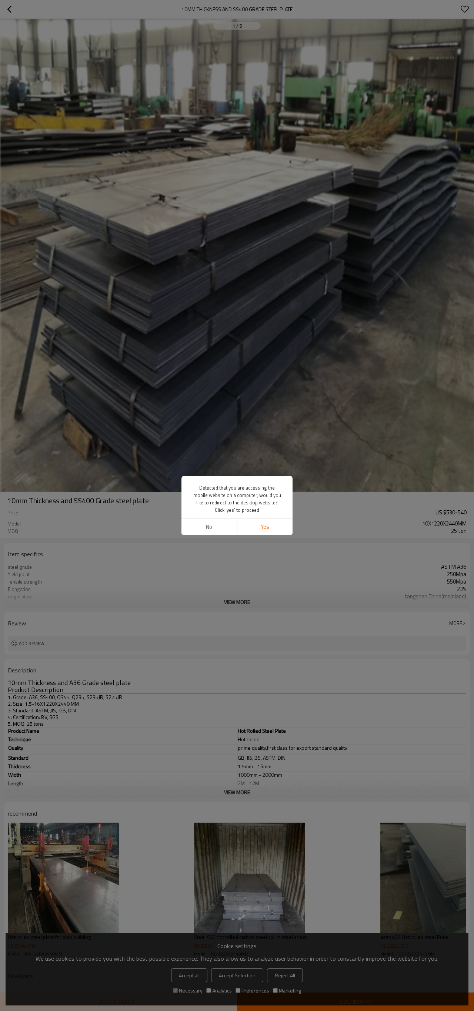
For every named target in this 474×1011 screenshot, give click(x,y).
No (209, 527)
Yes (265, 527)
